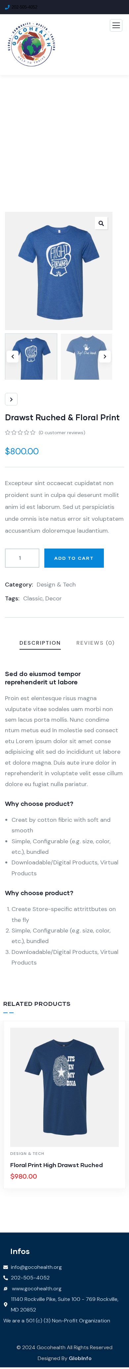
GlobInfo (80, 1358)
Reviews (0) (95, 642)
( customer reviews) (62, 433)
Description (40, 642)
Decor (53, 598)
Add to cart (74, 558)
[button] (105, 356)
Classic (33, 598)
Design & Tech (56, 585)
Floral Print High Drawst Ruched (56, 1164)
